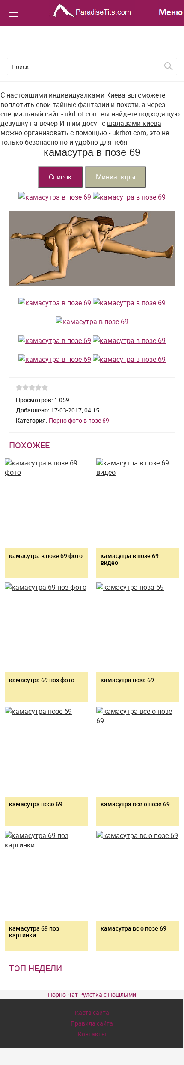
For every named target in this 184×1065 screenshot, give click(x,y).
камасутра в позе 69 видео (130, 559)
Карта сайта (92, 1012)
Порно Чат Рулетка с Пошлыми (92, 994)
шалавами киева (134, 123)
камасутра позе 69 (35, 804)
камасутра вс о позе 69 (133, 928)
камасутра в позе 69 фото (46, 556)
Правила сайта (92, 1023)
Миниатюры (115, 177)
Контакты (92, 1034)
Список (60, 177)
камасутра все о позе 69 (135, 804)
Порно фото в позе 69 (79, 420)
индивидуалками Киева (87, 95)
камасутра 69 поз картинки (34, 931)
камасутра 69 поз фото (41, 680)
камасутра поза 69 (127, 680)
